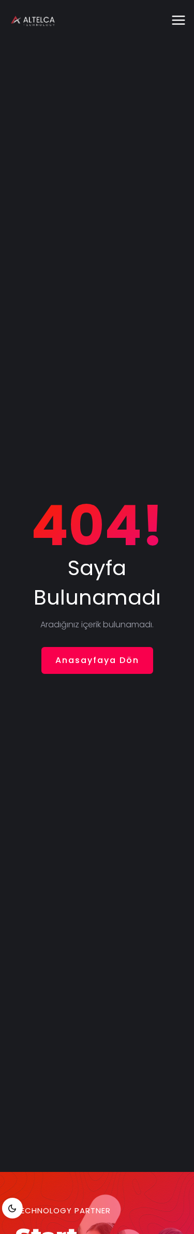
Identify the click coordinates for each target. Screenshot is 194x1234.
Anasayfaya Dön (97, 660)
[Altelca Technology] (32, 21)
